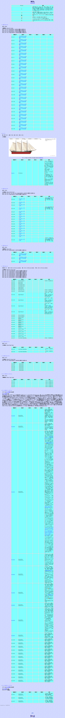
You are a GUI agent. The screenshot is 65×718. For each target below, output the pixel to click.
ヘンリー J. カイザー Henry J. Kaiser (49, 528)
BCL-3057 (13, 635)
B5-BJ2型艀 (8, 687)
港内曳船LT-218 (50, 594)
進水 (50, 305)
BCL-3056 (13, 620)
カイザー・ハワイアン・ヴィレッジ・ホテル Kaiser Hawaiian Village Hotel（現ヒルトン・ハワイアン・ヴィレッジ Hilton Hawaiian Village (49, 532)
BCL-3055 (13, 605)
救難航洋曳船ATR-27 (48, 570)
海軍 (49, 197)
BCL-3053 (13, 574)
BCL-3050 (13, 426)
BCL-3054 (13, 592)
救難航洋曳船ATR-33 (49, 442)
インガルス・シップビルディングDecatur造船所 (23, 37)
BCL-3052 (13, 559)
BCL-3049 (13, 415)
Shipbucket (41, 157)
